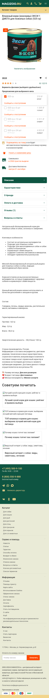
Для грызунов (8, 527)
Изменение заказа (10, 559)
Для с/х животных (10, 533)
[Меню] (45, 3)
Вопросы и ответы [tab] (13, 218)
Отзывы (6, 581)
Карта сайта (8, 587)
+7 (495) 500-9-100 (12, 468)
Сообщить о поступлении (15, 103)
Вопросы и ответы (10, 565)
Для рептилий (9, 521)
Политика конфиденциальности (15, 685)
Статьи (6, 546)
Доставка (7, 600)
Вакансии (7, 637)
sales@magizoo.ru (9, 678)
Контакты (7, 640)
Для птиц (7, 524)
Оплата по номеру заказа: (13, 653)
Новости (6, 543)
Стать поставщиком (11, 609)
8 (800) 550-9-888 (11, 476)
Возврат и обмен (9, 556)
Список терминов (10, 571)
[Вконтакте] (3, 499)
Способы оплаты (10, 553)
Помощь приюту (9, 584)
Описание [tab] (9, 180)
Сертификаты (8, 606)
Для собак (7, 512)
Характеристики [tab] (12, 188)
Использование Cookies (12, 590)
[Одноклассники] (8, 499)
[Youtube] (14, 499)
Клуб (5, 615)
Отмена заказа (9, 562)
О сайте (6, 612)
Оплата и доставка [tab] (13, 203)
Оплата (6, 603)
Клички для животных (12, 568)
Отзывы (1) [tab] (10, 210)
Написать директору (16, 490)
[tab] (24, 180)
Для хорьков (8, 530)
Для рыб (6, 518)
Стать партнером (10, 634)
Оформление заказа (11, 594)
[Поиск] (27, 3)
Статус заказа (8, 597)
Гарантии (7, 549)
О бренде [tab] (8, 195)
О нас (5, 631)
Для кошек (7, 515)
